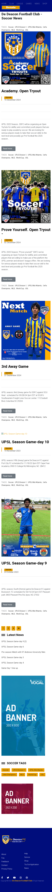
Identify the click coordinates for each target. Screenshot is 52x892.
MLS (13, 30)
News (37, 4)
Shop (45, 4)
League (20, 4)
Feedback (5, 862)
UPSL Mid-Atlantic (35, 27)
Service (27, 857)
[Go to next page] (13, 628)
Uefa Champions (9, 775)
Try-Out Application (31, 864)
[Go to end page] (18, 628)
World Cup (20, 30)
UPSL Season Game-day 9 (24, 563)
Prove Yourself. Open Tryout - (25, 231)
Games (29, 4)
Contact (4, 865)
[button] (5, 196)
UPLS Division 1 (21, 27)
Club (11, 4)
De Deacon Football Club (22, 881)
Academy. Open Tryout (21, 91)
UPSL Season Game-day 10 (25, 442)
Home (3, 4)
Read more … (8, 148)
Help (26, 854)
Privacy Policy (6, 869)
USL (26, 30)
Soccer (11, 27)
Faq (2, 858)
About (3, 854)
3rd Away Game (14, 366)
